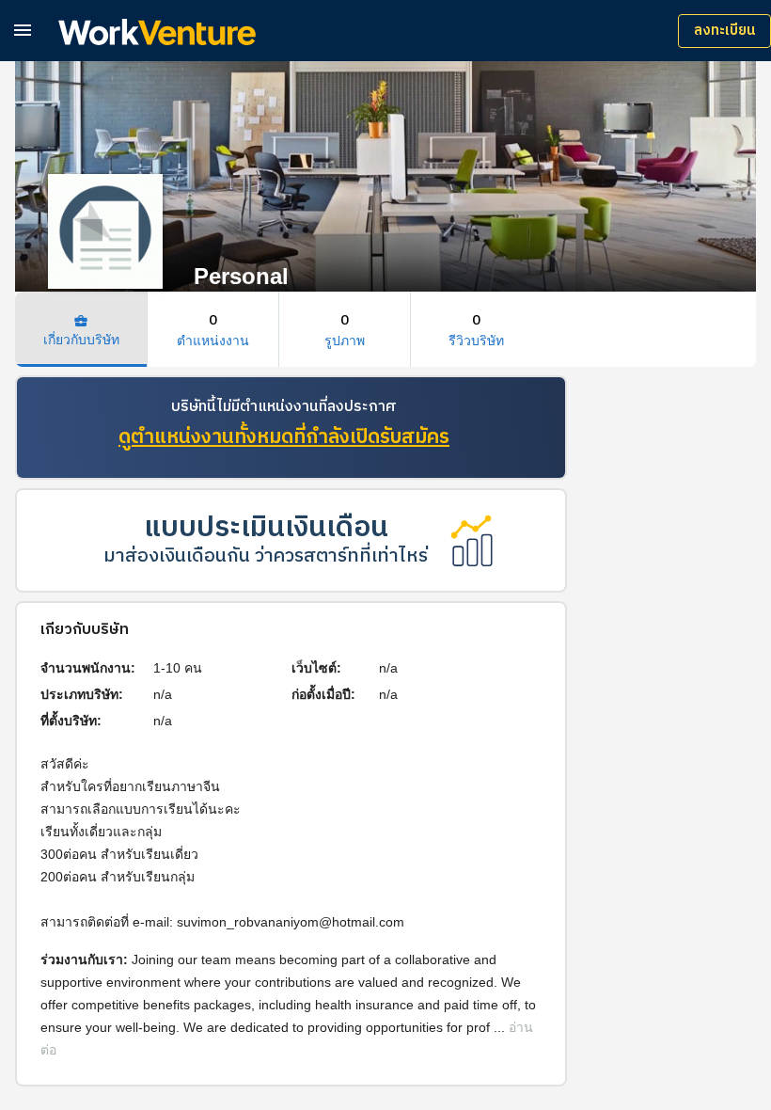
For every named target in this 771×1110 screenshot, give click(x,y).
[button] (22, 29)
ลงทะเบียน (724, 30)
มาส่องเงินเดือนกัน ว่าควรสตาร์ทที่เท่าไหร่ (265, 556)
